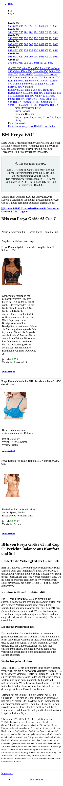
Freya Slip (48, 117)
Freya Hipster (22, 117)
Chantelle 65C (40, 71)
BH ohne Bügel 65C (31, 89)
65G (36, 26)
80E (26, 44)
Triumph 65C (41, 83)
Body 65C (48, 89)
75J (50, 38)
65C (15, 26)
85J (50, 50)
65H (41, 26)
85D (20, 50)
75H (41, 38)
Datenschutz (36, 779)
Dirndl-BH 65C (34, 92)
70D (20, 32)
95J (46, 62)
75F (31, 38)
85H (41, 50)
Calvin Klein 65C (22, 71)
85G (36, 50)
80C (15, 44)
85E (26, 50)
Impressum (7, 773)
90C (15, 56)
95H (36, 62)
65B (10, 26)
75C (15, 38)
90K (55, 56)
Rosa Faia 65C (16, 80)
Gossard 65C (26, 74)
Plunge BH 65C (16, 98)
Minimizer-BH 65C (23, 95)
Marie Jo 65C (20, 77)
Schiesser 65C (32, 80)
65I (46, 26)
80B (10, 44)
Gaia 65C (13, 74)
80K (55, 44)
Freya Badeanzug (17, 126)
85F (31, 50)
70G (36, 32)
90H (41, 56)
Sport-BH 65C (16, 104)
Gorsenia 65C (41, 74)
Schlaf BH (51, 98)
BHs (10, 4)
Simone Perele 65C (23, 83)
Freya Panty (36, 117)
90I (46, 56)
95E (26, 62)
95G (31, 62)
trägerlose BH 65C (49, 104)
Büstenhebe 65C (17, 92)
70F (31, 32)
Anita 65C (45, 68)
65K (55, 26)
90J (50, 56)
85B (10, 50)
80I (46, 44)
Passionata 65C (52, 77)
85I (46, 50)
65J (50, 26)
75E (26, 38)
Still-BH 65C (31, 104)
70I (46, 32)
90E (26, 56)
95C (15, 62)
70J (50, 32)
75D (20, 38)
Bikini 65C (14, 89)
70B (10, 32)
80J (50, 44)
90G (36, 56)
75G (36, 38)
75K (55, 38)
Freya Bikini (34, 126)
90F (31, 56)
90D (20, 56)
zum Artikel (8, 371)
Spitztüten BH (48, 101)
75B (10, 38)
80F (31, 44)
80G (36, 44)
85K (55, 50)
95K (50, 62)
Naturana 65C (35, 77)
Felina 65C (54, 71)
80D (20, 44)
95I (41, 62)
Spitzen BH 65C (31, 101)
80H (41, 44)
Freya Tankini (48, 126)
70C (15, 32)
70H (41, 32)
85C (15, 50)
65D (20, 26)
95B (10, 62)
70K (55, 32)
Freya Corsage (22, 111)
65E (26, 26)
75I (46, 38)
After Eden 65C (30, 68)
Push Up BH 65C (35, 98)
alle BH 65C (15, 68)
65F (31, 26)
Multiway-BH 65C (45, 95)
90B (10, 56)
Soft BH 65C (15, 101)
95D (20, 62)
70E (26, 32)
